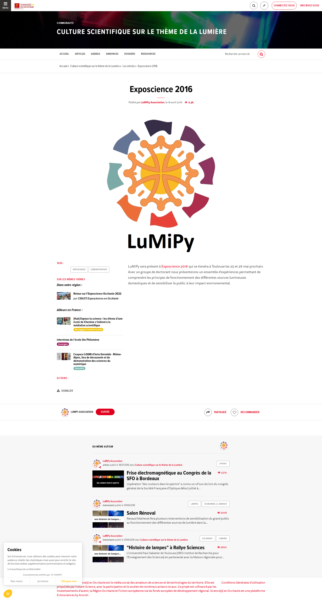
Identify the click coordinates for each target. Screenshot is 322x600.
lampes (194, 504)
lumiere (223, 538)
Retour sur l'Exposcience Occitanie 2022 (97, 294)
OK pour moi (69, 581)
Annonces (112, 54)
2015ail (223, 463)
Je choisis (42, 581)
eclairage (207, 538)
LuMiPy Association (152, 102)
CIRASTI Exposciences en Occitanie (98, 299)
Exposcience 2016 (174, 266)
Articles (80, 54)
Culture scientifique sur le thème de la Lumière (142, 32)
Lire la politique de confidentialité (23, 569)
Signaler (67, 391)
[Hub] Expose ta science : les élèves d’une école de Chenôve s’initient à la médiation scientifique (98, 322)
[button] (7, 593)
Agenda (95, 54)
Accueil (64, 54)
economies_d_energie (216, 504)
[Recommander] (234, 412)
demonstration (99, 269)
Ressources (148, 54)
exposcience (79, 269)
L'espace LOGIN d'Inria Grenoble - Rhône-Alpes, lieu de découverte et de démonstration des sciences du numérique (97, 359)
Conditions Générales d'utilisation (243, 582)
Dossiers (129, 54)
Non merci (17, 581)
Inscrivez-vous (309, 5)
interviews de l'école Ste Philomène (78, 340)
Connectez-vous (284, 5)
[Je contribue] (264, 6)
